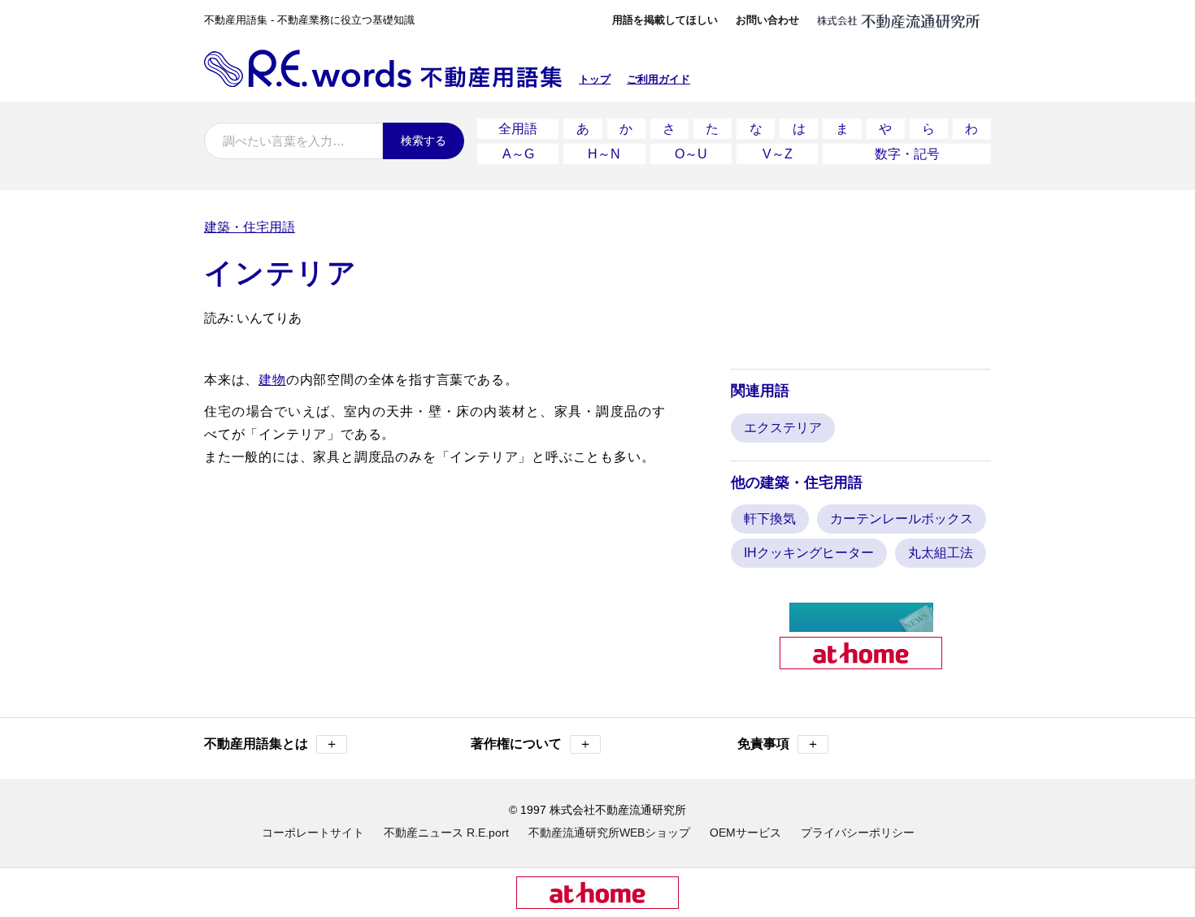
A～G (518, 154)
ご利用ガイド (658, 79)
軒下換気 (770, 519)
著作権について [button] (531, 743)
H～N (604, 154)
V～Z (778, 154)
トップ (595, 79)
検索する (423, 140)
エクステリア (783, 428)
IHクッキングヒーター (809, 553)
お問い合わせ (767, 20)
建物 (272, 380)
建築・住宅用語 (249, 227)
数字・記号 (907, 154)
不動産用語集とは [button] (271, 743)
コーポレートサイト (313, 832)
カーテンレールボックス (901, 519)
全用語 (517, 129)
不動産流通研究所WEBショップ (609, 832)
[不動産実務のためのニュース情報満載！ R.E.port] (861, 625)
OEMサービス (745, 832)
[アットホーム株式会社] (861, 662)
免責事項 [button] (778, 743)
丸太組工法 (940, 553)
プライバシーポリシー (858, 832)
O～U (691, 154)
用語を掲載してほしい (665, 20)
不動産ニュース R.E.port (446, 832)
